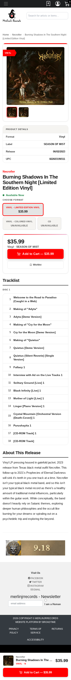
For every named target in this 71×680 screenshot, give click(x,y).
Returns (57, 629)
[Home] (12, 15)
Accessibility (35, 639)
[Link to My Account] (58, 4)
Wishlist (37, 264)
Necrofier (17, 34)
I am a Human (52, 604)
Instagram (37, 586)
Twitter (36, 582)
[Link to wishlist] (48, 4)
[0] (67, 4)
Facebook (36, 578)
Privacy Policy (14, 631)
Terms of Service (35, 631)
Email (36, 589)
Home (6, 34)
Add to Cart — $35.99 (38, 253)
